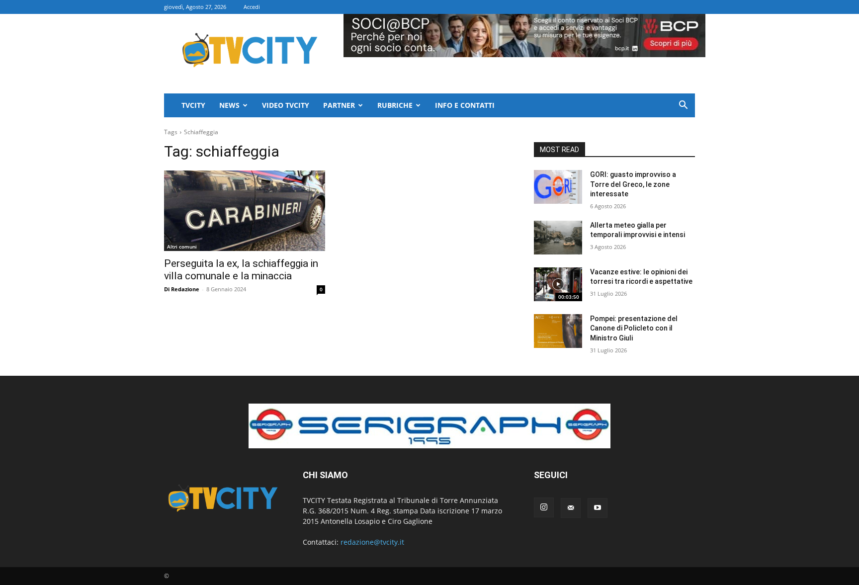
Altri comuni (182, 246)
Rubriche (395, 105)
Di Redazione (181, 289)
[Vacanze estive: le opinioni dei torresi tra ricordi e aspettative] (558, 284)
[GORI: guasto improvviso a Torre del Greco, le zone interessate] (558, 187)
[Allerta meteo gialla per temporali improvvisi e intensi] (558, 237)
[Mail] (571, 508)
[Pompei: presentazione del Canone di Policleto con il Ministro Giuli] (558, 331)
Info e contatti (465, 105)
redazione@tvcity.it (372, 542)
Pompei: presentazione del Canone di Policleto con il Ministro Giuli (634, 328)
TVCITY (193, 105)
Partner (339, 105)
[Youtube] (597, 508)
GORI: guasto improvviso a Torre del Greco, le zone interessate (633, 184)
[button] (683, 106)
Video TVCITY (285, 105)
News (229, 105)
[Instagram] (544, 507)
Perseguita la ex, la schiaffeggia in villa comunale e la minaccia (241, 269)
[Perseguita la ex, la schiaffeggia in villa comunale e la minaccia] (244, 210)
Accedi (252, 6)
